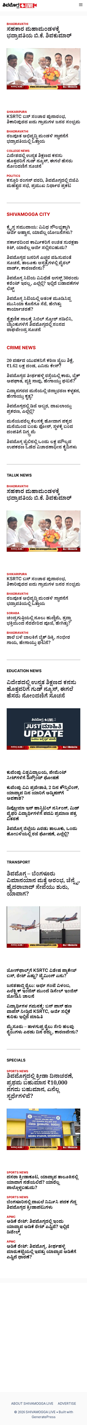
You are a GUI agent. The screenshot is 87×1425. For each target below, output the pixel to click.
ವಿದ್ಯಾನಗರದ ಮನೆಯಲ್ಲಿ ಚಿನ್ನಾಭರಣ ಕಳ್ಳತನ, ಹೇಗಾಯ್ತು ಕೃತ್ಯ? (43, 394)
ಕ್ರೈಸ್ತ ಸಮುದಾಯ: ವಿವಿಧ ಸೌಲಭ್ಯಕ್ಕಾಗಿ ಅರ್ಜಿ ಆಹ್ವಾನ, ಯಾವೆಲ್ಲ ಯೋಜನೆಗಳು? (39, 230)
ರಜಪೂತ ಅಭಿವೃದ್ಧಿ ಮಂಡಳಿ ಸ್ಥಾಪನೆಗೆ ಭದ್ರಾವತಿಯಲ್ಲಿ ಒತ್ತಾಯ (37, 139)
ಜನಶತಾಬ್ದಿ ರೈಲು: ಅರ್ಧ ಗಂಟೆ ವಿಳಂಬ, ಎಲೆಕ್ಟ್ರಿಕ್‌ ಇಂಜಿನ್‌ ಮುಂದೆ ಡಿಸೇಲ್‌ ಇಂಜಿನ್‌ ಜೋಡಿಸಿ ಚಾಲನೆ (42, 992)
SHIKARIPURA (17, 112)
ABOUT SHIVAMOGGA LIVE (32, 1404)
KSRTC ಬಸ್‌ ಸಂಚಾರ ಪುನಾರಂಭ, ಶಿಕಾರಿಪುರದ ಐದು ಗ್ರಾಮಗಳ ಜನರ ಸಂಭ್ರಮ (43, 120)
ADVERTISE (67, 1404)
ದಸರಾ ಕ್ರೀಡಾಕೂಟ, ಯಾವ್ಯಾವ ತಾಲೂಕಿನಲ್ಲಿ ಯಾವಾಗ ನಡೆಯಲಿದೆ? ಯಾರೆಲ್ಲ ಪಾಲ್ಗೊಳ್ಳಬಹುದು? (42, 1183)
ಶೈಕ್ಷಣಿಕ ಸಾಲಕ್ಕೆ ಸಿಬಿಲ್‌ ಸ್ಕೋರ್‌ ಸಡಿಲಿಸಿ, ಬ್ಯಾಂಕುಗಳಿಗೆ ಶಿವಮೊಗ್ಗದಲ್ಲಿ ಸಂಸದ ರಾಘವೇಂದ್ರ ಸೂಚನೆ (40, 325)
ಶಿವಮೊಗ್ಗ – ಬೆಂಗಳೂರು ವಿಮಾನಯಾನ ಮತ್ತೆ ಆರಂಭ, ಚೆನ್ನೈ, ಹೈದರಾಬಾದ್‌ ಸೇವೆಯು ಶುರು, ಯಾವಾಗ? (43, 885)
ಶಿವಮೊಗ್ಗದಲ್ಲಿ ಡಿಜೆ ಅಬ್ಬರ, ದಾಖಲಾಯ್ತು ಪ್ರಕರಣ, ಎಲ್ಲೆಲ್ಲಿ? (39, 409)
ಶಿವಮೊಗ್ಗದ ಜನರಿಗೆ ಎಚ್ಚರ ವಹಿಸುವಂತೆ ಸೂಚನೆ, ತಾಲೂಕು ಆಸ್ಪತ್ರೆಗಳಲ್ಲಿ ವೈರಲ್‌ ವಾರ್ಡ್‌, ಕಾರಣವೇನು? (39, 264)
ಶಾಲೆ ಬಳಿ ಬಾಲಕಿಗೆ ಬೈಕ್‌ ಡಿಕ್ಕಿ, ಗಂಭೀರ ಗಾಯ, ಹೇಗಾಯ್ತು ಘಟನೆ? (38, 641)
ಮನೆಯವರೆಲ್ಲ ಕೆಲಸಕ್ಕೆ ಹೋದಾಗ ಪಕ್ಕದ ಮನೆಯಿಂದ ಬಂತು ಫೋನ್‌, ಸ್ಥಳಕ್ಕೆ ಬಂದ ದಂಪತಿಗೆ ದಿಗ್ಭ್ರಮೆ (40, 427)
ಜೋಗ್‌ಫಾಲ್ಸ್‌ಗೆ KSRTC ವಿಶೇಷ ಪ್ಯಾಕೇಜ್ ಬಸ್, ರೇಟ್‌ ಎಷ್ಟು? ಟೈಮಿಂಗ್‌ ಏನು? (42, 974)
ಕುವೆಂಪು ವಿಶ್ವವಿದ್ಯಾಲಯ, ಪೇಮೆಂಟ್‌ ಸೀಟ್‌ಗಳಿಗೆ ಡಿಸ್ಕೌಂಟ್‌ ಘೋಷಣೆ (36, 776)
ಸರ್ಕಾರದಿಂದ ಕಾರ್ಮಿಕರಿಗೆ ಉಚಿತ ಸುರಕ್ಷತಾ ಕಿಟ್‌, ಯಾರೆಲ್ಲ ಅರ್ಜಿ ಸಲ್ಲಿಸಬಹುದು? (42, 246)
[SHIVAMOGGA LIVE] (19, 5)
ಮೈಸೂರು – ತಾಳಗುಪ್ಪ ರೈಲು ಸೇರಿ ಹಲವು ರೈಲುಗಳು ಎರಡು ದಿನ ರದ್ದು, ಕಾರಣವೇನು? (42, 1030)
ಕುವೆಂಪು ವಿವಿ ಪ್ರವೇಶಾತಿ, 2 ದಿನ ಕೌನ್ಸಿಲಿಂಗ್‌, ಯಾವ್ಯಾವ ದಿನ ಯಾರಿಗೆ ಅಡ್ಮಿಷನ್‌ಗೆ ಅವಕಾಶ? (43, 794)
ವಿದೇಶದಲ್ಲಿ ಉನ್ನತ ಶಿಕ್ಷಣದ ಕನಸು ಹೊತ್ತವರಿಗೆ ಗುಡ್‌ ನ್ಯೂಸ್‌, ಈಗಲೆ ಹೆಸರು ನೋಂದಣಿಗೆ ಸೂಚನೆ (40, 162)
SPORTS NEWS (17, 1072)
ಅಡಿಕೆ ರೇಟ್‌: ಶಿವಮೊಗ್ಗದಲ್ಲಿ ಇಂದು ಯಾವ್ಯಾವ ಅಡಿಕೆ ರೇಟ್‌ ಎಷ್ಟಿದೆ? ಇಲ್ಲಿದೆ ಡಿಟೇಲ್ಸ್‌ (38, 1228)
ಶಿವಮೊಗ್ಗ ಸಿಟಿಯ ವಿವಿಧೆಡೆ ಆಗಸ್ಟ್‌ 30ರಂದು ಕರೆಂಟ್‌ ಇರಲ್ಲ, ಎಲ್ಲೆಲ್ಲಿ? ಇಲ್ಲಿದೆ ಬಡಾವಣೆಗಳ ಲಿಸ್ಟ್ (43, 284)
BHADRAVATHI (17, 24)
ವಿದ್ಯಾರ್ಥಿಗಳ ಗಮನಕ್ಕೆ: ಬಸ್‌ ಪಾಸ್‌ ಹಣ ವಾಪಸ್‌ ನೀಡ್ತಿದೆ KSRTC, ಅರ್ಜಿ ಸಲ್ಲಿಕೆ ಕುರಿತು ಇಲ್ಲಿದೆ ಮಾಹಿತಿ (39, 1012)
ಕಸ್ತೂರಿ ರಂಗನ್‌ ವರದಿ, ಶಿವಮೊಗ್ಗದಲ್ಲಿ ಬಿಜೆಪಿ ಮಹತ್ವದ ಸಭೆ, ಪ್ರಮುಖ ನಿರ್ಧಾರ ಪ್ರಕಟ (43, 184)
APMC (11, 1217)
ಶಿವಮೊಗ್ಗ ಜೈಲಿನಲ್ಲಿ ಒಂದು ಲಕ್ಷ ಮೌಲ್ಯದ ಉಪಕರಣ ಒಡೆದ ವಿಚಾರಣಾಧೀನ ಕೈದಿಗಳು (42, 445)
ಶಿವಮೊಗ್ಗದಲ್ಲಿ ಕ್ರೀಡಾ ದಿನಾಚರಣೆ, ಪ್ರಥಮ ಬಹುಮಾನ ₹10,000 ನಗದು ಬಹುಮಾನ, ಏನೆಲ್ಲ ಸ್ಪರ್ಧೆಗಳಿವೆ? (40, 1087)
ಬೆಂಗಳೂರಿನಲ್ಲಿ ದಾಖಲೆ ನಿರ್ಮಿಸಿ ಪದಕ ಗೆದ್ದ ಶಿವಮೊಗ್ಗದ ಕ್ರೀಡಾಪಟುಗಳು (41, 1205)
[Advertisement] (43, 1337)
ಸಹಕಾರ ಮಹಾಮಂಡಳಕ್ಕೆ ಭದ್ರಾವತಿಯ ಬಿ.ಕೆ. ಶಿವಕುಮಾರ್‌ (39, 33)
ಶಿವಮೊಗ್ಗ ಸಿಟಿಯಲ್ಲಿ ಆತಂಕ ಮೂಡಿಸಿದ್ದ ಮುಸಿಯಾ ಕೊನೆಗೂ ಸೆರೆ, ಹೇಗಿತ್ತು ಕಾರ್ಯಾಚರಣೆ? (39, 305)
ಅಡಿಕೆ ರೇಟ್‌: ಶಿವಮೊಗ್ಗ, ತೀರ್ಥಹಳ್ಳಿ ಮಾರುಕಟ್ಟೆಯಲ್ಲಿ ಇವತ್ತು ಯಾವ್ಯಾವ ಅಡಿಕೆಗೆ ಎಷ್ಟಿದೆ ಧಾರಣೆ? (41, 1253)
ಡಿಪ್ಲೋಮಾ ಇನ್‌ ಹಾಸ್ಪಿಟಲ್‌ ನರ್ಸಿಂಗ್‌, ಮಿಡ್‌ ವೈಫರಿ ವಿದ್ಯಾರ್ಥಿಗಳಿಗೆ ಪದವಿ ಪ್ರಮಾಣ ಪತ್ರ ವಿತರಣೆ (43, 814)
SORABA (13, 613)
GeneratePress (44, 1418)
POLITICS (13, 176)
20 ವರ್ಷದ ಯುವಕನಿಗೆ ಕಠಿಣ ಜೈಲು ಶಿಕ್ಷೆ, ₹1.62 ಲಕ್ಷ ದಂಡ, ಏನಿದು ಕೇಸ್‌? (40, 364)
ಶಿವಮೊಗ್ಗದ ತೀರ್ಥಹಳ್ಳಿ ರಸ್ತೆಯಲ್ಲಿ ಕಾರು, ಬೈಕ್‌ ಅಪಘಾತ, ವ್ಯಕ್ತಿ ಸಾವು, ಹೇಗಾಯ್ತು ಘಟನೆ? (43, 379)
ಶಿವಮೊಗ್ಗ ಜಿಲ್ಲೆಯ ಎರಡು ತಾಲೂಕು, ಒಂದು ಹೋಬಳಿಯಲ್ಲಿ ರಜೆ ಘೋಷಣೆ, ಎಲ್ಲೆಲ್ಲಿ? (42, 832)
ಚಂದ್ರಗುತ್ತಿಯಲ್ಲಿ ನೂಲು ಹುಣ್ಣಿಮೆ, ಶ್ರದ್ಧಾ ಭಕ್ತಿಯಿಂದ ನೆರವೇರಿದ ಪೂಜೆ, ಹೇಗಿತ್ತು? (39, 621)
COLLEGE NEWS (18, 151)
